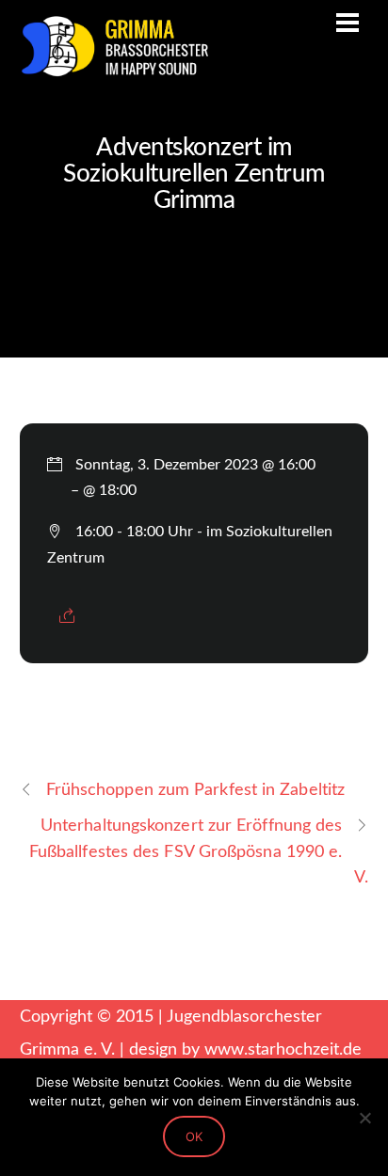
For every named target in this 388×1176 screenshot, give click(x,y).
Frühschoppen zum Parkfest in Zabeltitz (196, 790)
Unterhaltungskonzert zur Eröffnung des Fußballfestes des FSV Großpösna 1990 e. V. (199, 851)
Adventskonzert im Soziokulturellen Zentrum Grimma (194, 174)
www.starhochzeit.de (283, 1049)
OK (194, 1136)
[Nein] (364, 1117)
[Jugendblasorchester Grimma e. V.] (114, 70)
